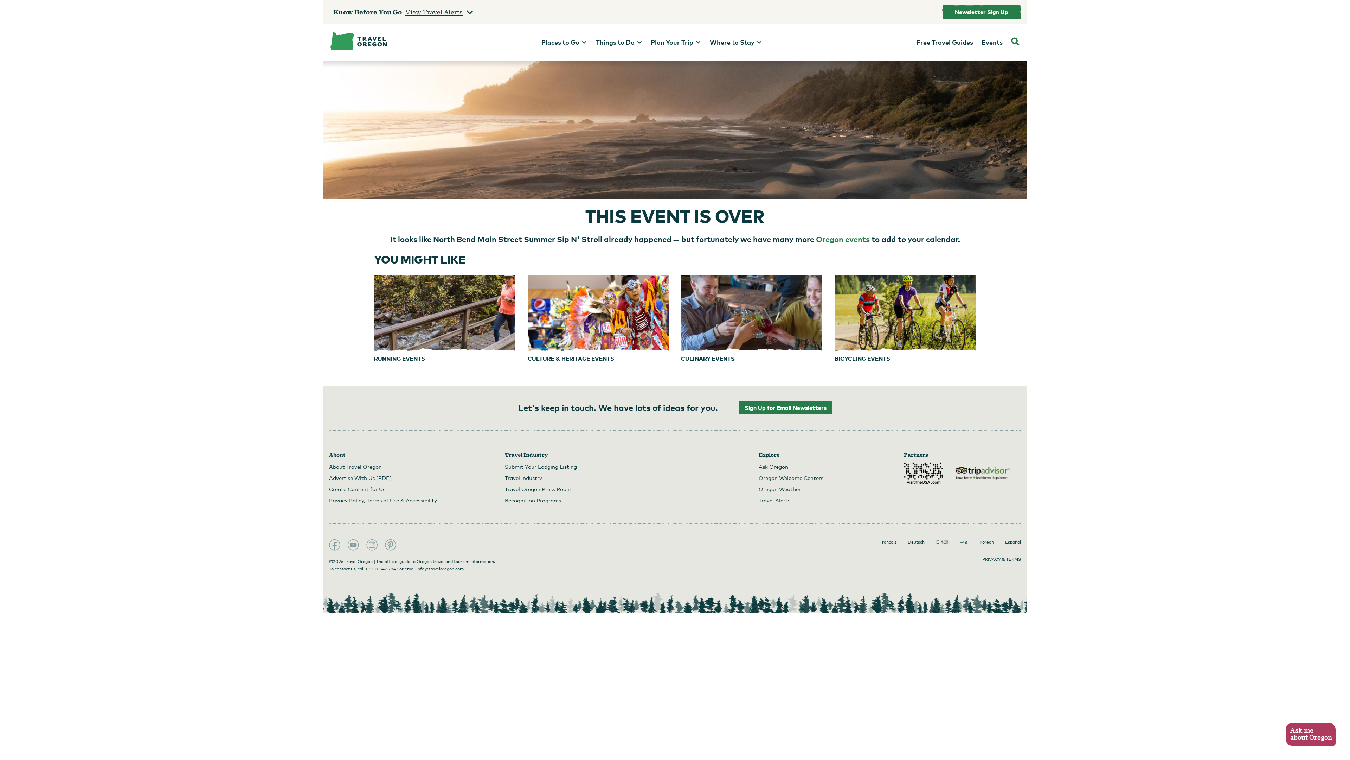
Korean (986, 542)
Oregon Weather (780, 489)
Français (887, 542)
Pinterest (390, 545)
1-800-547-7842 (381, 568)
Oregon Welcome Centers (791, 478)
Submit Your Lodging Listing (541, 466)
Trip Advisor (983, 473)
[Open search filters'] (1015, 42)
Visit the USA (923, 473)
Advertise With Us (360, 478)
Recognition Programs (533, 500)
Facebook (334, 545)
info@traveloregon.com (440, 568)
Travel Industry (523, 478)
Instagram (372, 545)
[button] (1310, 734)
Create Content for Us (357, 489)
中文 (964, 542)
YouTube (353, 545)
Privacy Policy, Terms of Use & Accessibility (383, 500)
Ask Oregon (773, 466)
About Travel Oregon (355, 466)
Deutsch (916, 542)
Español (1013, 542)
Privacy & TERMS (1001, 559)
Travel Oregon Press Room (538, 489)
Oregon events (843, 239)
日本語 (942, 542)
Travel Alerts (774, 500)
